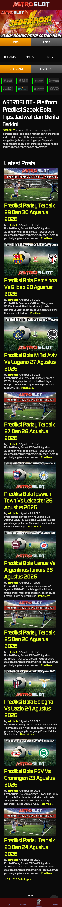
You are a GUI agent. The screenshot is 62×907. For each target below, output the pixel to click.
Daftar (15, 42)
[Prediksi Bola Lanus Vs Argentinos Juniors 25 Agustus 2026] (31, 545)
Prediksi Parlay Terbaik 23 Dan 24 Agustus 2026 (29, 847)
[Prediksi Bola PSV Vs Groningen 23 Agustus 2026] (31, 752)
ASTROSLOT (9, 130)
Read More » (47, 238)
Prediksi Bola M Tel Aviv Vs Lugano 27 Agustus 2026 (30, 362)
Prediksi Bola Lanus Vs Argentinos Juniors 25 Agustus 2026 (29, 570)
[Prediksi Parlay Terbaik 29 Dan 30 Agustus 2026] (31, 184)
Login (46, 42)
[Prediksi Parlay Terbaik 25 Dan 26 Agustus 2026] (31, 614)
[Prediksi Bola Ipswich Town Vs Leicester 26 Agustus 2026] (31, 475)
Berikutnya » (24, 879)
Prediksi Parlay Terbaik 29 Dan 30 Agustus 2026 (29, 212)
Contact (23, 905)
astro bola (13, 225)
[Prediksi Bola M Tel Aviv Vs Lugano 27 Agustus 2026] (31, 334)
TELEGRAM (15, 69)
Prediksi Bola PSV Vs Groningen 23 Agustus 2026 (29, 778)
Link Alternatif (38, 905)
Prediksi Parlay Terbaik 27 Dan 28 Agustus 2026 (29, 431)
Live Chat (54, 905)
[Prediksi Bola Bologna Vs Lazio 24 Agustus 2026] (31, 683)
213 (15, 879)
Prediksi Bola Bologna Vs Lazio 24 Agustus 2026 (28, 708)
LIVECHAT (46, 69)
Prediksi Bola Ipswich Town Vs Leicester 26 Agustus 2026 (28, 500)
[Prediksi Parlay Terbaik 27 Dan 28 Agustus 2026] (31, 406)
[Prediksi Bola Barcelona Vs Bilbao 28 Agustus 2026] (31, 259)
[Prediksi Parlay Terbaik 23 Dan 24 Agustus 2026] (31, 822)
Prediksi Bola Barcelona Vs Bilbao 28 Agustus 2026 (30, 287)
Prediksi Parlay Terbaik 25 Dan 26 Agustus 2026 (29, 639)
